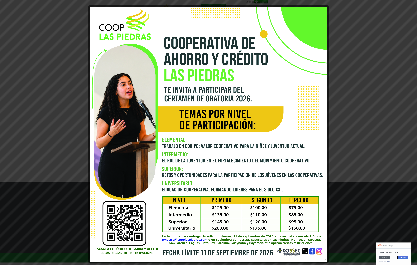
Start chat (403, 257)
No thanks (384, 257)
